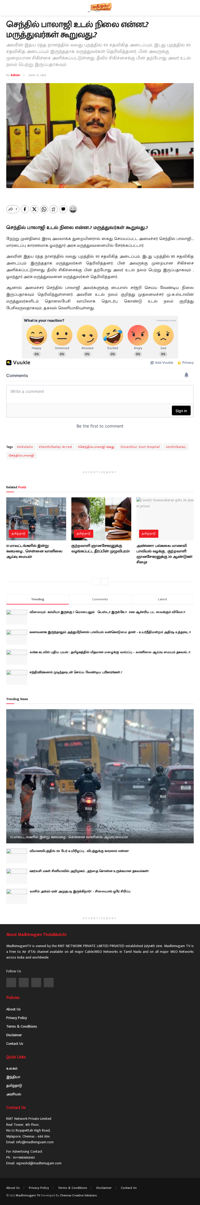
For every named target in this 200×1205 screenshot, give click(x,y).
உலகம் (11, 1068)
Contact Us (14, 1044)
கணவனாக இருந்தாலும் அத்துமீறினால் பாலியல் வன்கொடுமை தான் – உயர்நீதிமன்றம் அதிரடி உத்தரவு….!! (110, 632)
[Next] (105, 581)
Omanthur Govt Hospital (140, 446)
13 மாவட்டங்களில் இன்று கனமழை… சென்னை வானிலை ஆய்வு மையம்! (34, 551)
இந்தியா (13, 1077)
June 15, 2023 (37, 75)
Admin (15, 75)
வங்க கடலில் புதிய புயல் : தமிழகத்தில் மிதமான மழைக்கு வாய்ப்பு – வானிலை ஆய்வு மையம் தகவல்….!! (110, 652)
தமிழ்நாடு (18, 533)
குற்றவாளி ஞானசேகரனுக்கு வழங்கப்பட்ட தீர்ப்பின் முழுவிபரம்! (100, 548)
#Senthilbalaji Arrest (55, 446)
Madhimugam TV (28, 1195)
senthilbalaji (176, 446)
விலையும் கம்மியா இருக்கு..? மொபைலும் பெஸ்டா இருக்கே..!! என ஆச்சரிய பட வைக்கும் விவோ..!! (109, 612)
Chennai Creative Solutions (78, 1195)
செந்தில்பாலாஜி (21, 455)
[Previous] (95, 581)
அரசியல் (13, 1094)
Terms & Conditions (21, 1026)
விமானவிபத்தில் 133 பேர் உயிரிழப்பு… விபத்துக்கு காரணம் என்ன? (79, 851)
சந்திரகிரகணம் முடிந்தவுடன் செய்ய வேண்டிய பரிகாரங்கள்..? (76, 672)
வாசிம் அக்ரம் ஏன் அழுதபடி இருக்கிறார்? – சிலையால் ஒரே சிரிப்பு (80, 891)
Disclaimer (14, 1035)
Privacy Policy (16, 1018)
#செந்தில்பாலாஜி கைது (96, 446)
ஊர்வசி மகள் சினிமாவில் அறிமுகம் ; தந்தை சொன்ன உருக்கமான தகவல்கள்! (89, 871)
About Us (13, 1009)
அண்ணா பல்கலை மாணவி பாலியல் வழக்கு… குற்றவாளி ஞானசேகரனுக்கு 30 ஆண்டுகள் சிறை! (164, 553)
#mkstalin (25, 446)
